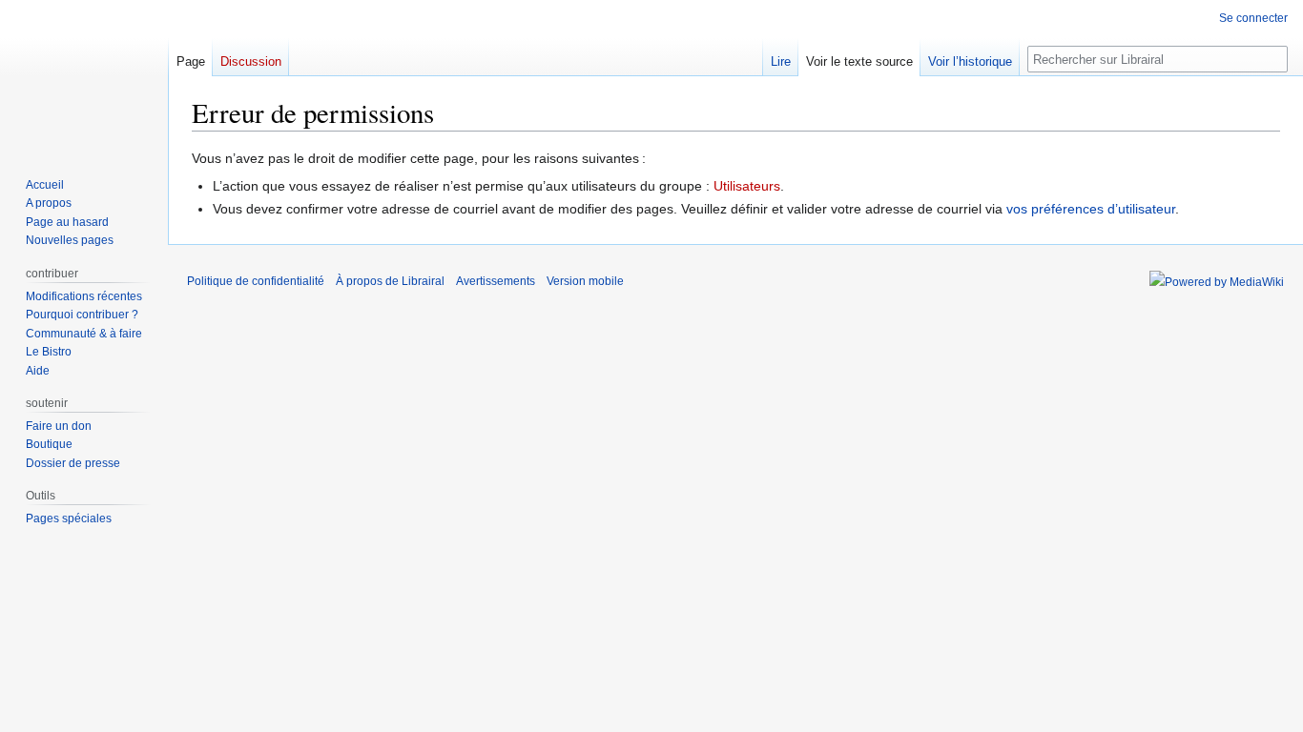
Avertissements (495, 281)
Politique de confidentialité (255, 281)
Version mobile (585, 281)
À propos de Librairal (390, 281)
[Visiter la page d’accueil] (84, 76)
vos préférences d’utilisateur (1090, 208)
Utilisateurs (747, 185)
